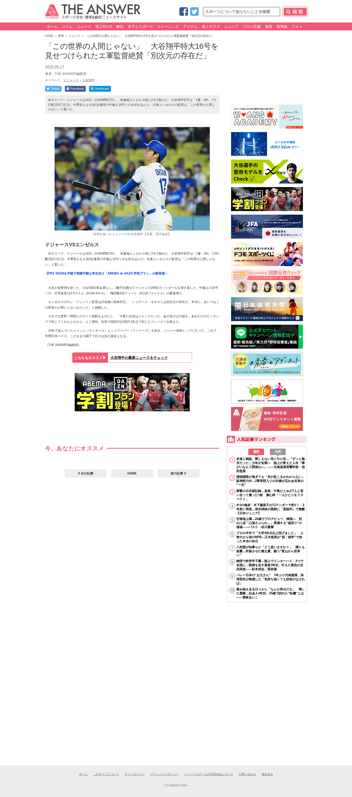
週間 (256, 451)
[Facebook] (183, 11)
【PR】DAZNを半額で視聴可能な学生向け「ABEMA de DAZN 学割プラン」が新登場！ (106, 273)
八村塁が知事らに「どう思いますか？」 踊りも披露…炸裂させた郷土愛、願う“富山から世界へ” (270, 551)
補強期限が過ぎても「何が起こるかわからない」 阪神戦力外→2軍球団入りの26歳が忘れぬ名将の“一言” (270, 481)
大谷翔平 (88, 80)
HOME (49, 35)
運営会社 (267, 774)
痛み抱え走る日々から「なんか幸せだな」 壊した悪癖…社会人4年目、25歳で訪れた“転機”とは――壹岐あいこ (270, 593)
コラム (67, 26)
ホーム (52, 26)
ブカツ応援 (252, 26)
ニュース (84, 26)
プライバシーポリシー (164, 774)
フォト (297, 26)
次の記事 (86, 473)
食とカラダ (211, 26)
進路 (268, 26)
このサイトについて (106, 774)
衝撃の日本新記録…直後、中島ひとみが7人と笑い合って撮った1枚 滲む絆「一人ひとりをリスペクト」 (269, 495)
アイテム (190, 26)
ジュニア (231, 26)
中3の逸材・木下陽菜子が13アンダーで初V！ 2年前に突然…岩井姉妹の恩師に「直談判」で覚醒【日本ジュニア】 (270, 509)
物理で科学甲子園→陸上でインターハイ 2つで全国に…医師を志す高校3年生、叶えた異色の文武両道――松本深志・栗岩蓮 (269, 565)
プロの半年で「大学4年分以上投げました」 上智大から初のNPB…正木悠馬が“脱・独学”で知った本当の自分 (269, 537)
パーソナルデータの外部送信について (208, 774)
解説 (120, 26)
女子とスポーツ (140, 26)
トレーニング (168, 26)
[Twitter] (194, 11)
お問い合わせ (247, 774)
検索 (295, 11)
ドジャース (71, 80)
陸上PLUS (104, 26)
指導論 (282, 26)
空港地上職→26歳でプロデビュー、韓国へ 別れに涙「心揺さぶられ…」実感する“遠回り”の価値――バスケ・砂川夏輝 (269, 523)
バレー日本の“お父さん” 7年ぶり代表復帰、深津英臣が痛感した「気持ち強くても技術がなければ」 (270, 579)
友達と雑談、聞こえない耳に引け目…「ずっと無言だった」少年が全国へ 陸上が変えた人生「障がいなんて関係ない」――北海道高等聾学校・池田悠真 (270, 465)
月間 (278, 451)
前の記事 (177, 473)
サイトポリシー (135, 774)
